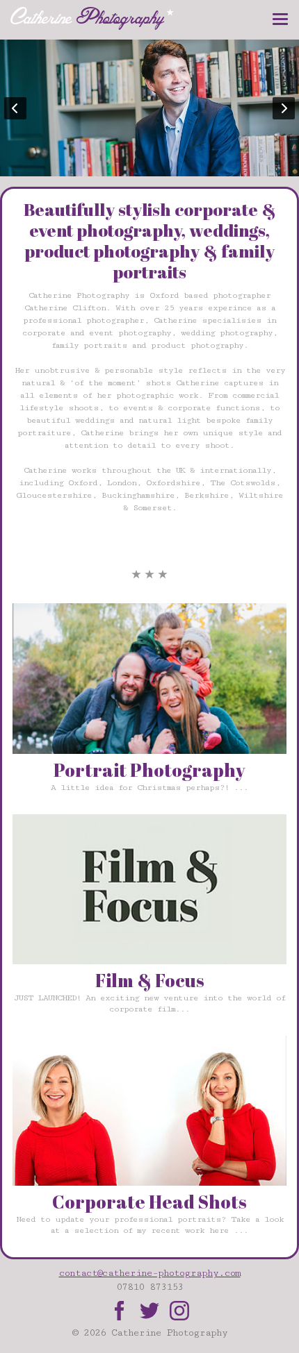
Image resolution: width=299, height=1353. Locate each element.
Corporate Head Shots (149, 1201)
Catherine (86, 19)
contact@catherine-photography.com (150, 1273)
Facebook (119, 1310)
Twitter (149, 1310)
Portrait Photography (149, 769)
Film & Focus (149, 980)
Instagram (179, 1310)
